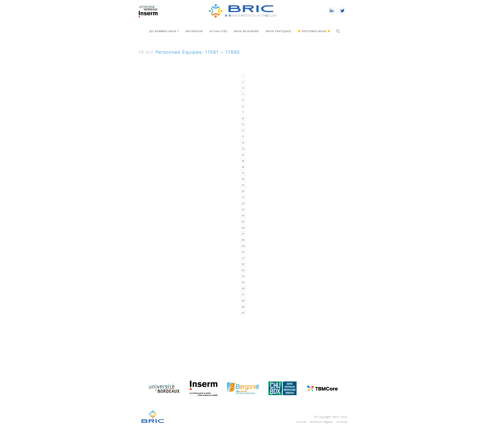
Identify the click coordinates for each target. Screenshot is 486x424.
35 (243, 282)
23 (243, 209)
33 (243, 270)
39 (243, 306)
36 (243, 288)
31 (243, 258)
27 (243, 233)
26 (243, 227)
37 (243, 294)
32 (243, 264)
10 (243, 130)
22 (243, 203)
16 (243, 166)
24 (243, 215)
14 (243, 154)
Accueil (301, 422)
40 (243, 312)
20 (243, 191)
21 (243, 197)
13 (243, 148)
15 (243, 160)
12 (243, 142)
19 (243, 185)
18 (243, 179)
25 (243, 221)
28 (243, 239)
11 (243, 136)
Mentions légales (321, 422)
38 (243, 300)
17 (243, 172)
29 (243, 245)
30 (243, 251)
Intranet (341, 422)
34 (243, 276)
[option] (164, 388)
